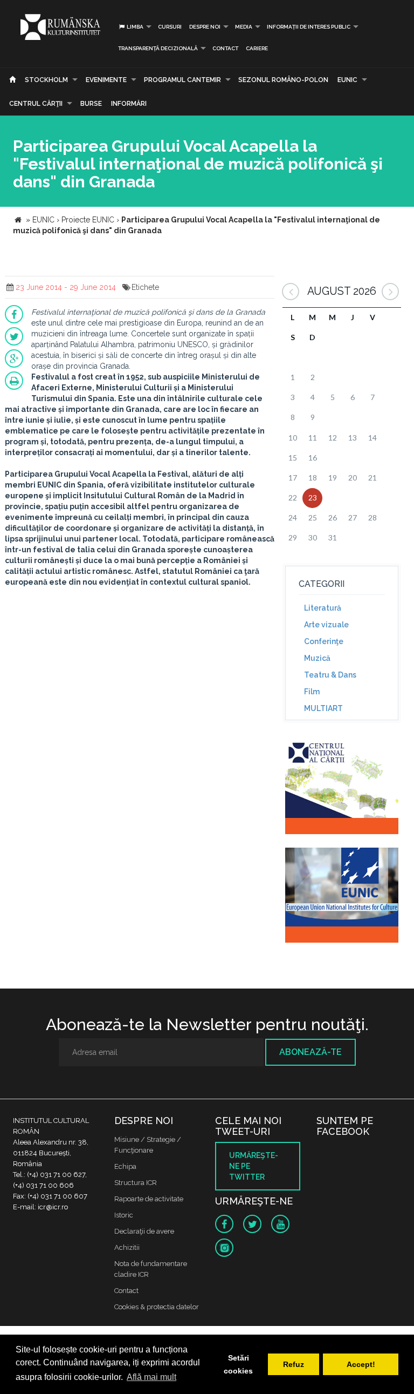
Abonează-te (310, 1052)
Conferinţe (323, 641)
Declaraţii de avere (144, 1231)
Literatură (322, 608)
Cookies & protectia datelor (156, 1307)
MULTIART (323, 708)
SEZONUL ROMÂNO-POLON (283, 80)
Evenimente (106, 80)
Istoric (123, 1215)
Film (312, 691)
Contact (225, 48)
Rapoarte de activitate (148, 1199)
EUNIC (347, 80)
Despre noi (204, 27)
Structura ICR (135, 1183)
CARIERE (257, 48)
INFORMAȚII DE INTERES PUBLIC (308, 27)
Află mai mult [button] (151, 1377)
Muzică (317, 658)
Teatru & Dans (330, 675)
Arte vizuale (326, 624)
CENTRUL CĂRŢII (36, 103)
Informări (129, 103)
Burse (91, 103)
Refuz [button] (293, 1364)
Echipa (125, 1166)
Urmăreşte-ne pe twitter (253, 1166)
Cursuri (170, 27)
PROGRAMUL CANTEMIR (182, 80)
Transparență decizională (158, 48)
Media (243, 27)
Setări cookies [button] (238, 1364)
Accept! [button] (361, 1364)
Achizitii (127, 1247)
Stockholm (46, 80)
